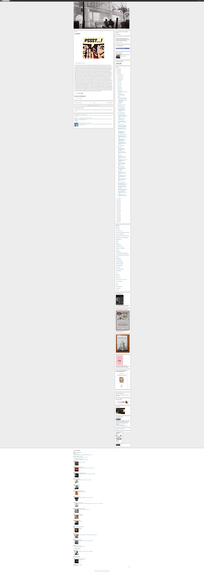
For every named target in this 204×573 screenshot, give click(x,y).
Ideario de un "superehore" (79, 514)
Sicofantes (119, 147)
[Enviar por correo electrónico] (78, 93)
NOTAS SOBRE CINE (119, 263)
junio (119, 83)
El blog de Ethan (77, 496)
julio (118, 81)
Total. (79, 485)
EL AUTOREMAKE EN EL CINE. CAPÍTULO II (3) (86, 497)
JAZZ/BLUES (118, 251)
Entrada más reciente (77, 102)
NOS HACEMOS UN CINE (79, 467)
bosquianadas (118, 277)
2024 (118, 71)
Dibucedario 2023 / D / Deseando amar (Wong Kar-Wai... (122, 186)
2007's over (118, 227)
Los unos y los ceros (121, 124)
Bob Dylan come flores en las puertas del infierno (122, 126)
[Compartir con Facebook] (81, 93)
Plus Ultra (76, 550)
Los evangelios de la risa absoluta (80, 508)
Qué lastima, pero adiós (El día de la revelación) (85, 479)
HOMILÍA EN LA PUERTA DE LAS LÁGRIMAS (86, 551)
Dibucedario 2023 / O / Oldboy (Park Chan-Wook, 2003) (121, 140)
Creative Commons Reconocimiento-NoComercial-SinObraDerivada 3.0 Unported (122, 423)
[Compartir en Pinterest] (82, 93)
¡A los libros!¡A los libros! (78, 456)
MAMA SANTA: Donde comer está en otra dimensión (86, 540)
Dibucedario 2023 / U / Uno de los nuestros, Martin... (122, 98)
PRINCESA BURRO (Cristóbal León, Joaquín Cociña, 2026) (86, 467)
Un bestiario (120, 170)
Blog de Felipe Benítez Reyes (79, 490)
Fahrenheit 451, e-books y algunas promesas (85, 117)
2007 (118, 220)
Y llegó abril (80, 521)
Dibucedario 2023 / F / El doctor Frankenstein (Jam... (122, 179)
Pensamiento (80, 559)
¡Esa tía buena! (81, 515)
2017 (118, 205)
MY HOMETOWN (119, 260)
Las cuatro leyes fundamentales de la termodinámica (121, 132)
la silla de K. (76, 533)
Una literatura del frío (121, 106)
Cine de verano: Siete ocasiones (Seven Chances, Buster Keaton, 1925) (84, 454)
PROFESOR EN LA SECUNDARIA (80, 558)
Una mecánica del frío (121, 112)
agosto (119, 80)
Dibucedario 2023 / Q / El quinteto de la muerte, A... (122, 129)
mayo (119, 84)
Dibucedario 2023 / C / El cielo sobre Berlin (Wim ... (122, 189)
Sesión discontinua (77, 478)
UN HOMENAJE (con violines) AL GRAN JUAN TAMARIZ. (87, 473)
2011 (118, 214)
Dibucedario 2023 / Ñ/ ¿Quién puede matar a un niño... (122, 143)
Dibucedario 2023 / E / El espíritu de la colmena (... (122, 184)
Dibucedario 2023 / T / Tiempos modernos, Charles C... (121, 110)
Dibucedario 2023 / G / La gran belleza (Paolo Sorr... (122, 176)
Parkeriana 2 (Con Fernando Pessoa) (121, 94)
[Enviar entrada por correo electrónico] (76, 93)
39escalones (76, 453)
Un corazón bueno (121, 145)
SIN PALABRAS (118, 270)
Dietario (117, 242)
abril (119, 86)
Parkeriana (119, 103)
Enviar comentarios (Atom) (95, 105)
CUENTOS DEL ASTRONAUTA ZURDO (122, 232)
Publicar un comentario (79, 98)
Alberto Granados (77, 556)
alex (116, 272)
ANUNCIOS (118, 228)
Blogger (108, 570)
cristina (117, 284)
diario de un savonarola (78, 539)
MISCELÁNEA (118, 258)
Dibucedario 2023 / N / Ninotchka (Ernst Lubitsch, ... (121, 149)
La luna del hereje (77, 520)
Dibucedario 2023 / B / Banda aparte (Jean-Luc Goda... (122, 192)
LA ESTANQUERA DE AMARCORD (122, 253)
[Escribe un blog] (79, 93)
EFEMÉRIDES (118, 244)
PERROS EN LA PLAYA (78, 564)
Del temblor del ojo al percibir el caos (121, 119)
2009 (118, 217)
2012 (118, 213)
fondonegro (76, 461)
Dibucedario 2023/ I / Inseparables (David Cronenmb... (121, 168)
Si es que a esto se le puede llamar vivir (80, 472)
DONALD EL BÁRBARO (82, 491)
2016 (118, 207)
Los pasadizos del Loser (78, 527)
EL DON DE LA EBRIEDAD (120, 248)
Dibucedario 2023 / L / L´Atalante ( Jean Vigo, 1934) (122, 157)
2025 (118, 70)
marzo (119, 87)
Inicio (94, 102)
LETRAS (117, 256)
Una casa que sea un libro (122, 134)
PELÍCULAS (118, 267)
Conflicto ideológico (77, 557)
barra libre (117, 274)
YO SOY (80, 528)
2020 (118, 201)
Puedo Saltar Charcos (78, 545)
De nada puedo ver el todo (78, 502)
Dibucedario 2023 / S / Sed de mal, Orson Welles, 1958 (122, 116)
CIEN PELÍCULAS (119, 230)
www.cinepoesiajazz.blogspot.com (121, 425)
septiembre (120, 78)
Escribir (119, 96)
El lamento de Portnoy (78, 452)
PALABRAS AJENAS (119, 265)
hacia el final (76, 565)
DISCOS (117, 241)
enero (119, 90)
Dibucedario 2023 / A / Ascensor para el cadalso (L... (122, 195)
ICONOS (117, 249)
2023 (118, 73)
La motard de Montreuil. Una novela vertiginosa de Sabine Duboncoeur (88, 534)
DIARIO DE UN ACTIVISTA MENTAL (122, 237)
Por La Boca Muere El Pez (79, 458)
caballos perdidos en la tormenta (121, 279)
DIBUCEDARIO (118, 239)
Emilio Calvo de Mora (125, 54)
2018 (118, 204)
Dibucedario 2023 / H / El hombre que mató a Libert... (122, 173)
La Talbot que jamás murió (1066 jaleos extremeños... (122, 101)
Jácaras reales (77, 484)
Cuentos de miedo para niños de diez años (80, 114)
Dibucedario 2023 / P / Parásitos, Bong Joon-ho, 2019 (122, 137)
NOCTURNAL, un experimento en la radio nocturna (81, 459)
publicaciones (118, 288)
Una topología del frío (121, 107)
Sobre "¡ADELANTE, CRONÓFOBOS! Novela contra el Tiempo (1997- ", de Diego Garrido (91, 503)
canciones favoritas (119, 281)
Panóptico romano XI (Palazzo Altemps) (84, 509)
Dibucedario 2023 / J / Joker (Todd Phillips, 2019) (121, 164)
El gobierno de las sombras (79, 108)
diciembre (119, 74)
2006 (118, 221)
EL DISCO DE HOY (119, 246)
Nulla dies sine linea (121, 166)
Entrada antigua (110, 102)
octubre (119, 77)
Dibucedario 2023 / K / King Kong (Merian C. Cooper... (122, 160)
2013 (118, 211)
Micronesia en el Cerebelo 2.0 (79, 526)
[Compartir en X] (80, 93)
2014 (118, 210)
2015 (118, 208)
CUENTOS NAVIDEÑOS (120, 234)
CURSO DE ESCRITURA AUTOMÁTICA (122, 235)
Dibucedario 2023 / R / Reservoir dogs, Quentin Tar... (122, 122)
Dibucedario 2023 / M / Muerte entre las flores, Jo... (122, 152)
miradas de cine (77, 548)
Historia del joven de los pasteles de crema (85, 122)
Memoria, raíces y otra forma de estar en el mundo (81, 457)
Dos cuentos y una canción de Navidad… (80, 546)
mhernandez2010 (119, 286)
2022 (118, 198)
